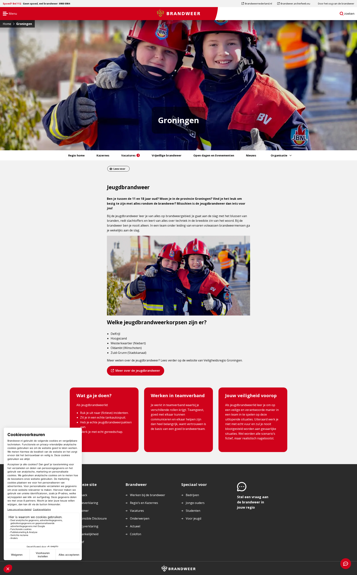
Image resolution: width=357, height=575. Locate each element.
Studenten (193, 511)
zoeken (349, 14)
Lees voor (119, 169)
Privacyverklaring (86, 526)
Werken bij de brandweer (147, 495)
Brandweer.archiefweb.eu (295, 4)
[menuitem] (258, 3)
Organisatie (279, 155)
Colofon (135, 534)
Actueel (135, 526)
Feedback (80, 495)
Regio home (76, 155)
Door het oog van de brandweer (336, 3)
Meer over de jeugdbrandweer (137, 372)
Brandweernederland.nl (258, 4)
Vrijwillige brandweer (166, 155)
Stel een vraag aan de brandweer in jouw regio (252, 502)
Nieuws (251, 155)
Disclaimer (81, 511)
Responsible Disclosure (90, 518)
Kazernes (103, 155)
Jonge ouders (195, 503)
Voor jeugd (193, 518)
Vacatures (130, 155)
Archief (79, 542)
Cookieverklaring (86, 503)
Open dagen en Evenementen (213, 155)
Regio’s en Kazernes (144, 503)
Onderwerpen (139, 518)
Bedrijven (192, 495)
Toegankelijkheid (86, 534)
